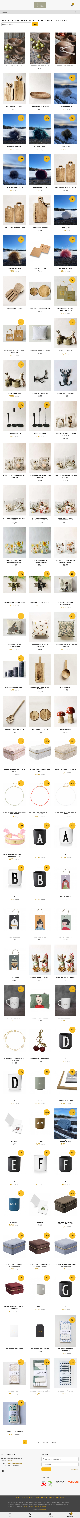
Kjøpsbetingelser (28, 1497)
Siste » (54, 1442)
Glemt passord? (75, 1469)
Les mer (26, 1506)
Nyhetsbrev (60, 1497)
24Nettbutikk (43, 1509)
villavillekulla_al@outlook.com (14, 1463)
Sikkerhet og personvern (45, 1497)
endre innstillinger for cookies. (38, 1506)
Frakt (18, 1497)
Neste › (45, 1442)
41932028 (9, 1460)
